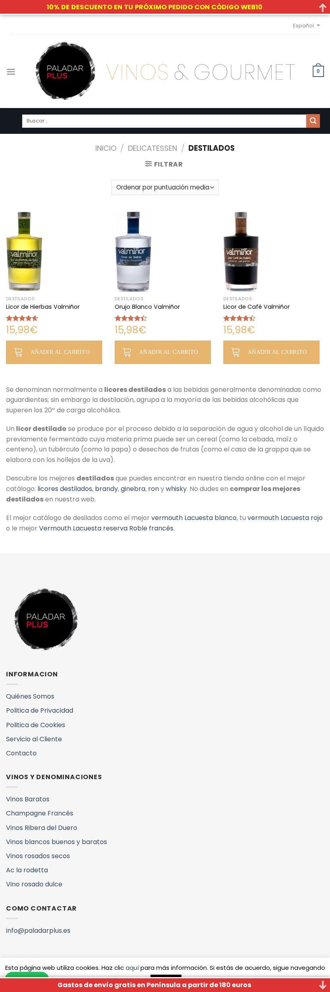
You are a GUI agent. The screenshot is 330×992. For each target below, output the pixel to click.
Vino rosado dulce (34, 884)
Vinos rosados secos (38, 856)
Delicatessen (152, 148)
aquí (132, 967)
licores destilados (64, 488)
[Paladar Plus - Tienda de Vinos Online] (165, 71)
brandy (106, 488)
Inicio (106, 148)
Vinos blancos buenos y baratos (56, 841)
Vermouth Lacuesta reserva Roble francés (106, 528)
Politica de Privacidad (39, 710)
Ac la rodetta (27, 870)
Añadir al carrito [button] (60, 352)
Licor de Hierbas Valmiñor (43, 307)
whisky (176, 488)
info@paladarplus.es (38, 930)
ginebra (133, 488)
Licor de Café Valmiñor (256, 307)
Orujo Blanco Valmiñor (147, 307)
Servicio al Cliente (34, 739)
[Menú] (11, 71)
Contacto (21, 753)
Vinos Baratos (28, 799)
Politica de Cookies (35, 725)
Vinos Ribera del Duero (41, 827)
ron (153, 488)
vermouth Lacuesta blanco (194, 517)
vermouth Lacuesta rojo (285, 517)
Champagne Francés (39, 813)
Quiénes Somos (30, 696)
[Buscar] (313, 121)
